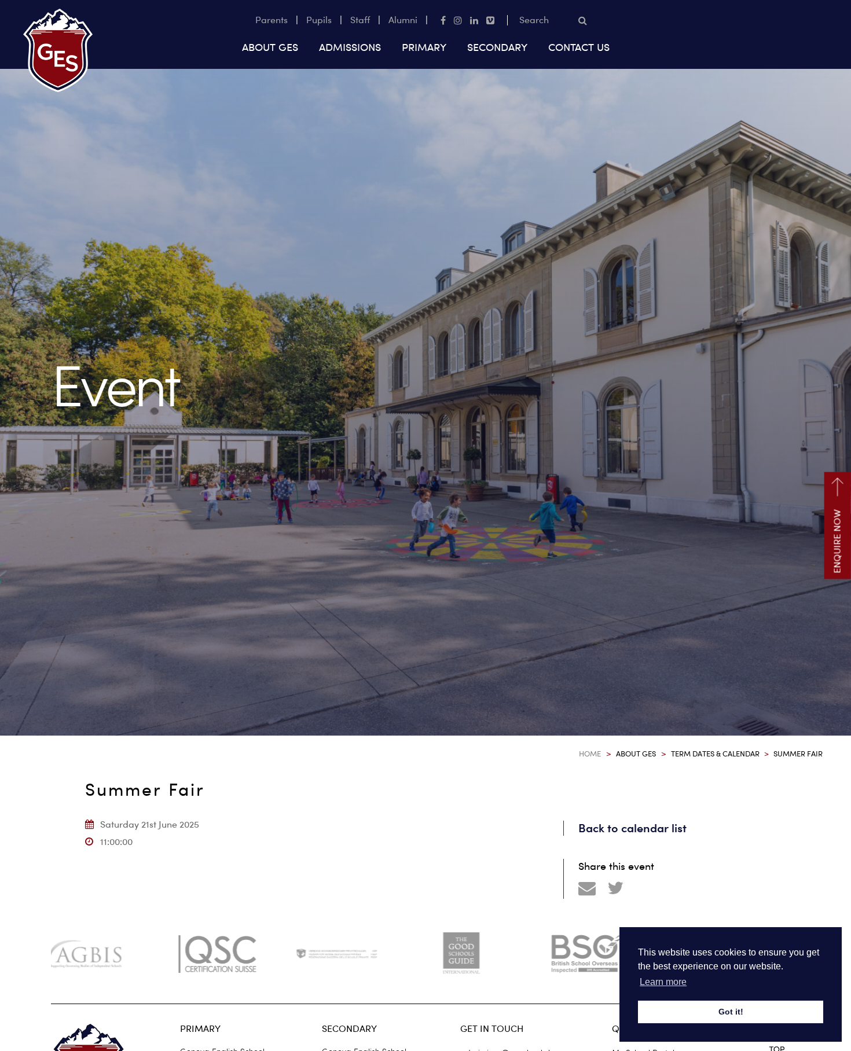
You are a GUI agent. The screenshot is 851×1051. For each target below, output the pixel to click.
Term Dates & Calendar (715, 753)
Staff (360, 19)
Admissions (350, 47)
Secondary (497, 47)
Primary (424, 47)
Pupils (319, 19)
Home (590, 753)
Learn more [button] (663, 982)
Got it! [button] (730, 1011)
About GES (270, 47)
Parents (271, 19)
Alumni (402, 19)
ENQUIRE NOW (837, 542)
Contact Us (579, 47)
